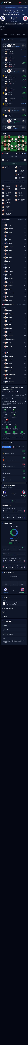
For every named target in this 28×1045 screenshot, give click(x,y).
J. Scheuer (20, 160)
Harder (2, 27)
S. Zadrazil (14, 119)
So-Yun (2, 26)
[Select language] (20, 2)
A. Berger (9, 225)
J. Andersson (10, 293)
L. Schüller (9, 346)
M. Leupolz (11, 60)
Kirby (2, 25)
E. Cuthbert (11, 58)
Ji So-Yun (14, 108)
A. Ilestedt (11, 66)
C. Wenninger (12, 81)
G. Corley (9, 363)
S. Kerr (9, 254)
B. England (10, 282)
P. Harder (11, 53)
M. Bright (9, 232)
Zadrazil (25, 25)
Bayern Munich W (9, 304)
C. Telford (9, 274)
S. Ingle (9, 239)
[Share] (15, 24)
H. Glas (9, 324)
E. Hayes (7, 160)
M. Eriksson (10, 228)
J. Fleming (9, 285)
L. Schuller (11, 100)
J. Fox (8, 267)
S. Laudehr (11, 64)
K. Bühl (9, 342)
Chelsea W (7, 219)
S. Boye (9, 352)
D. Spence (11, 51)
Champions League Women (11, 14)
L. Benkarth (10, 310)
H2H (24, 34)
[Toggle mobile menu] (25, 2)
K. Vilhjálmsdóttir (11, 374)
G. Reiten (9, 289)
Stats (18, 34)
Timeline (4, 34)
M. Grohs (9, 360)
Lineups (12, 34)
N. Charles (9, 250)
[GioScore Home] (6, 2)
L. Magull (10, 116)
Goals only (23, 39)
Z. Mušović (10, 271)
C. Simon (11, 83)
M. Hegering (10, 313)
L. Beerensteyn (11, 77)
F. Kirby (13, 44)
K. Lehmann (10, 356)
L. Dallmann (11, 98)
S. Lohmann (11, 90)
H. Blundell (10, 278)
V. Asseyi (11, 87)
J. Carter (10, 105)
